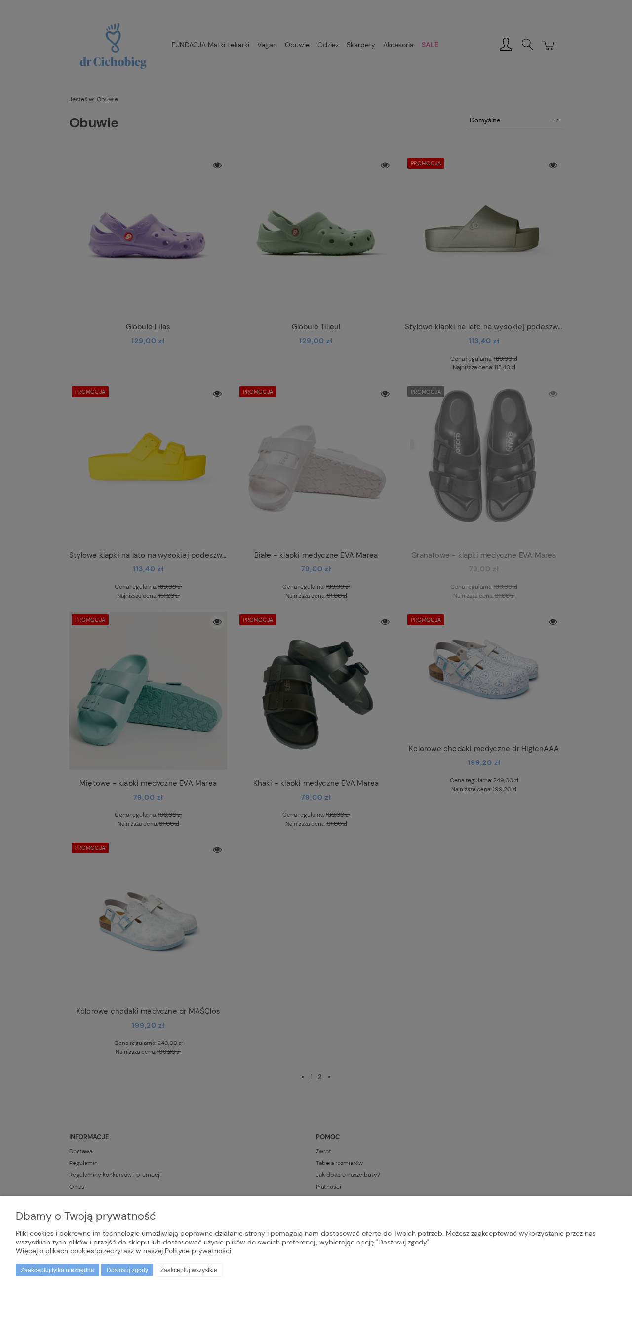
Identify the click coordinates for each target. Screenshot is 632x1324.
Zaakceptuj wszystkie (188, 1270)
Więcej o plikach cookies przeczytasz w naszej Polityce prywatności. (124, 1250)
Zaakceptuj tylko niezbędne (57, 1270)
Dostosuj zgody (127, 1270)
